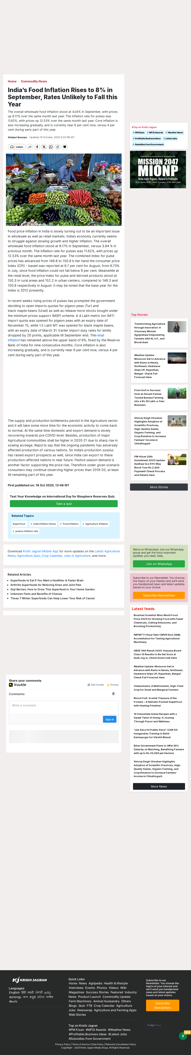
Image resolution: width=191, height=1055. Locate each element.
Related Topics (23, 516)
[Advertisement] (64, 389)
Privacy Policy (62, 1044)
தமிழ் (47, 992)
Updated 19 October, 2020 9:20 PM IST (51, 137)
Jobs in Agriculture (77, 556)
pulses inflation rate (26, 531)
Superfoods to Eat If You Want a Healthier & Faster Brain (47, 580)
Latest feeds (143, 609)
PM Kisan (139, 132)
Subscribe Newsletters (159, 595)
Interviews (76, 988)
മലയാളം (15, 997)
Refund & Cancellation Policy (121, 1044)
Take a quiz (64, 504)
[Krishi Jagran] (29, 980)
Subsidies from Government (149, 144)
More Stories (159, 487)
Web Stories (77, 1014)
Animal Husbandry (106, 1001)
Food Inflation (70, 523)
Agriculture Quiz (28, 556)
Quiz (82, 1005)
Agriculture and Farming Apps (115, 1010)
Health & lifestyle (116, 983)
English (14, 992)
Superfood (19, 523)
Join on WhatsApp (159, 564)
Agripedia (95, 983)
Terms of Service (81, 1044)
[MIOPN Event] (158, 169)
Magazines (76, 992)
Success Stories (97, 992)
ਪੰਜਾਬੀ (39, 992)
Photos (102, 988)
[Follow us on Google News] (153, 1025)
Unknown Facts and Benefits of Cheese (36, 593)
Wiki (123, 988)
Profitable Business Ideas (148, 138)
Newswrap (84, 1010)
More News (159, 786)
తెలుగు (13, 1001)
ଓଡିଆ (40, 997)
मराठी (31, 992)
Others (126, 1001)
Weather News (175, 132)
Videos (114, 988)
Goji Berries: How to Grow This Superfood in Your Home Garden (52, 589)
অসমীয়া (49, 997)
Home (73, 983)
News (83, 983)
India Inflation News (44, 523)
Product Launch (89, 997)
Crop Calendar (52, 556)
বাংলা (25, 997)
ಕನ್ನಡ (32, 997)
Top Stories (139, 314)
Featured (117, 992)
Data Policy (98, 1044)
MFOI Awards (156, 132)
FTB (89, 1005)
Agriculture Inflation (96, 523)
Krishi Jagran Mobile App (40, 551)
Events (90, 988)
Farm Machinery (80, 1001)
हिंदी (23, 992)
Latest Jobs (171, 138)
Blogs (73, 1005)
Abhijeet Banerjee (18, 137)
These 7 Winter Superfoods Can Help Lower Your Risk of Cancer (52, 598)
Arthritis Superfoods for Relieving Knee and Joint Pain (45, 584)
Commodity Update (116, 997)
